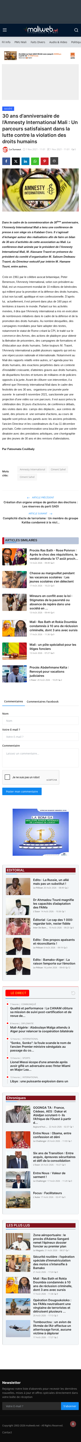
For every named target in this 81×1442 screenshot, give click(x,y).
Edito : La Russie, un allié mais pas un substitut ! (51, 881)
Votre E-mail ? (11, 729)
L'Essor (33, 679)
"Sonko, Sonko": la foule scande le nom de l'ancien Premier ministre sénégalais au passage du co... (40, 1046)
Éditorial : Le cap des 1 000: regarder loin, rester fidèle (53, 921)
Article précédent (42, 497)
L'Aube (36, 1197)
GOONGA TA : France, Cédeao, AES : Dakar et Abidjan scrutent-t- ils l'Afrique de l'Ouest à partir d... (52, 1115)
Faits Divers (38, 42)
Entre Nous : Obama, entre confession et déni (52, 1135)
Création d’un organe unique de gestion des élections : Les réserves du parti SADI (41, 504)
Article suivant (38, 513)
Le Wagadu (38, 1250)
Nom (5, 713)
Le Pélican (38, 887)
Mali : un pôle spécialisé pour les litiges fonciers (53, 647)
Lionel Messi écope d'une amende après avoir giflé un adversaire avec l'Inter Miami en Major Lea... (40, 1065)
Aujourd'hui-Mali (40, 1126)
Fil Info (6, 42)
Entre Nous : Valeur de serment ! (49, 1175)
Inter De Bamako (40, 927)
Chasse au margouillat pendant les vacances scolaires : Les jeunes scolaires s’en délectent (52, 577)
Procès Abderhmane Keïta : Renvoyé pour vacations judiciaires (49, 671)
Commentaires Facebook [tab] (43, 701)
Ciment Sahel (58, 469)
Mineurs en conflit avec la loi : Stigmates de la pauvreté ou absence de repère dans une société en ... (51, 602)
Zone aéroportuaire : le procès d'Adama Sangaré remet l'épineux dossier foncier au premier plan (51, 1240)
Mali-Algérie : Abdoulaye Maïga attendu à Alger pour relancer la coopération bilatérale (41, 1029)
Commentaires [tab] (13, 701)
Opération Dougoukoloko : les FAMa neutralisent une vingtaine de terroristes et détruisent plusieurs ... (52, 1305)
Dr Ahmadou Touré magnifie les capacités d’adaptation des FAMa (53, 903)
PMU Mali (21, 42)
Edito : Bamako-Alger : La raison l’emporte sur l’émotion (54, 961)
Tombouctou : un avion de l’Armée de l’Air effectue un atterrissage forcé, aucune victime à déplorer (52, 1327)
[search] (76, 30)
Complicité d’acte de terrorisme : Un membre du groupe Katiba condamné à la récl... (40, 520)
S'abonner (69, 1406)
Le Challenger (40, 1141)
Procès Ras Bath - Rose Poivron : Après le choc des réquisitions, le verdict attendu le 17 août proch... (54, 554)
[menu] (4, 30)
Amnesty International (32, 469)
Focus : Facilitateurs (47, 1193)
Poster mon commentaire (22, 791)
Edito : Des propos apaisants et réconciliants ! (54, 941)
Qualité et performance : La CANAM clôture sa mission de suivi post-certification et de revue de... (41, 1012)
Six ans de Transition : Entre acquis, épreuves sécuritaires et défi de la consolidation (54, 1157)
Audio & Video (58, 42)
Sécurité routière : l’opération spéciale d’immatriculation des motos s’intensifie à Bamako (54, 1262)
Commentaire (11, 745)
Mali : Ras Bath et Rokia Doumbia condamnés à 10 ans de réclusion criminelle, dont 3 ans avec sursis (54, 626)
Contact (7, 1432)
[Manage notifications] (73, 1424)
